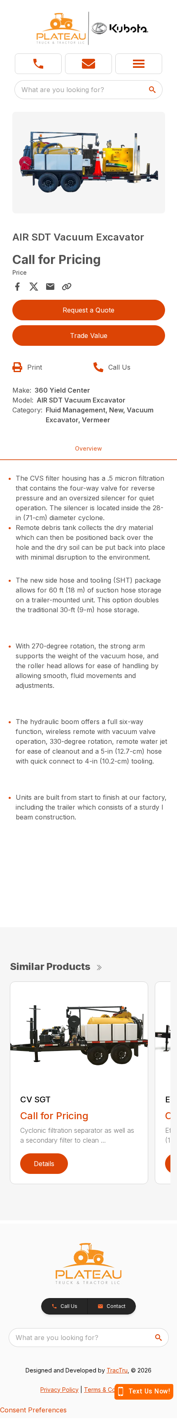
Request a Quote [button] (88, 310)
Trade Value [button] (88, 335)
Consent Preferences (33, 1410)
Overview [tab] (88, 448)
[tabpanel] (88, 164)
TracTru (117, 1370)
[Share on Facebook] (17, 287)
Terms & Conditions (110, 1389)
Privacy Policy (59, 1389)
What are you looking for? (62, 90)
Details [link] (44, 1164)
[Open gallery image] (88, 162)
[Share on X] (34, 287)
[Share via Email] (50, 287)
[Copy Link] (67, 287)
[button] (38, 63)
